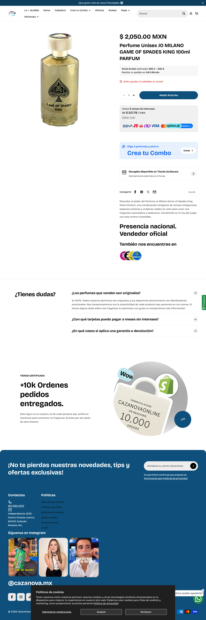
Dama (46, 10)
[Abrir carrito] (197, 13)
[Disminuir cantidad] (123, 95)
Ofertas (99, 10)
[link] (192, 191)
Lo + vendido (31, 10)
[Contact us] (198, 599)
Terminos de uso (152, 478)
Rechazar (145, 611)
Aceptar (101, 611)
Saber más (128, 117)
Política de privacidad (106, 603)
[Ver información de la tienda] (193, 173)
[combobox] (162, 13)
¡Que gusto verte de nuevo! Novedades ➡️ (100, 2)
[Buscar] (183, 13)
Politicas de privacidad (175, 478)
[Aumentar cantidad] (134, 95)
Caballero (60, 10)
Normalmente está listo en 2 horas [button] (147, 176)
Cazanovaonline (27, 611)
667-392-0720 (16, 505)
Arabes (112, 10)
